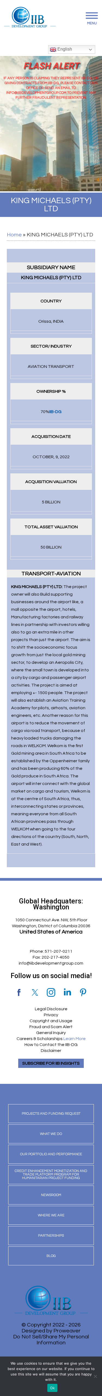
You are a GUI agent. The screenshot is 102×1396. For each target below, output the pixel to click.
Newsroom (51, 1195)
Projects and (51, 1114)
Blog (51, 1256)
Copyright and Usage (51, 1021)
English (64, 49)
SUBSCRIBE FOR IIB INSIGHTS (51, 1063)
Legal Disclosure (51, 1009)
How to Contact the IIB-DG (51, 1044)
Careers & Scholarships (51, 1039)
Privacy (51, 1015)
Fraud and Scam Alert (51, 1027)
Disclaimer (51, 1050)
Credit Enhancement (51, 1174)
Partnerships (51, 1235)
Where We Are (51, 1215)
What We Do (51, 1134)
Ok (52, 1388)
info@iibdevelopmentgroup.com (51, 963)
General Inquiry (51, 1033)
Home (14, 234)
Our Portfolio (51, 1154)
